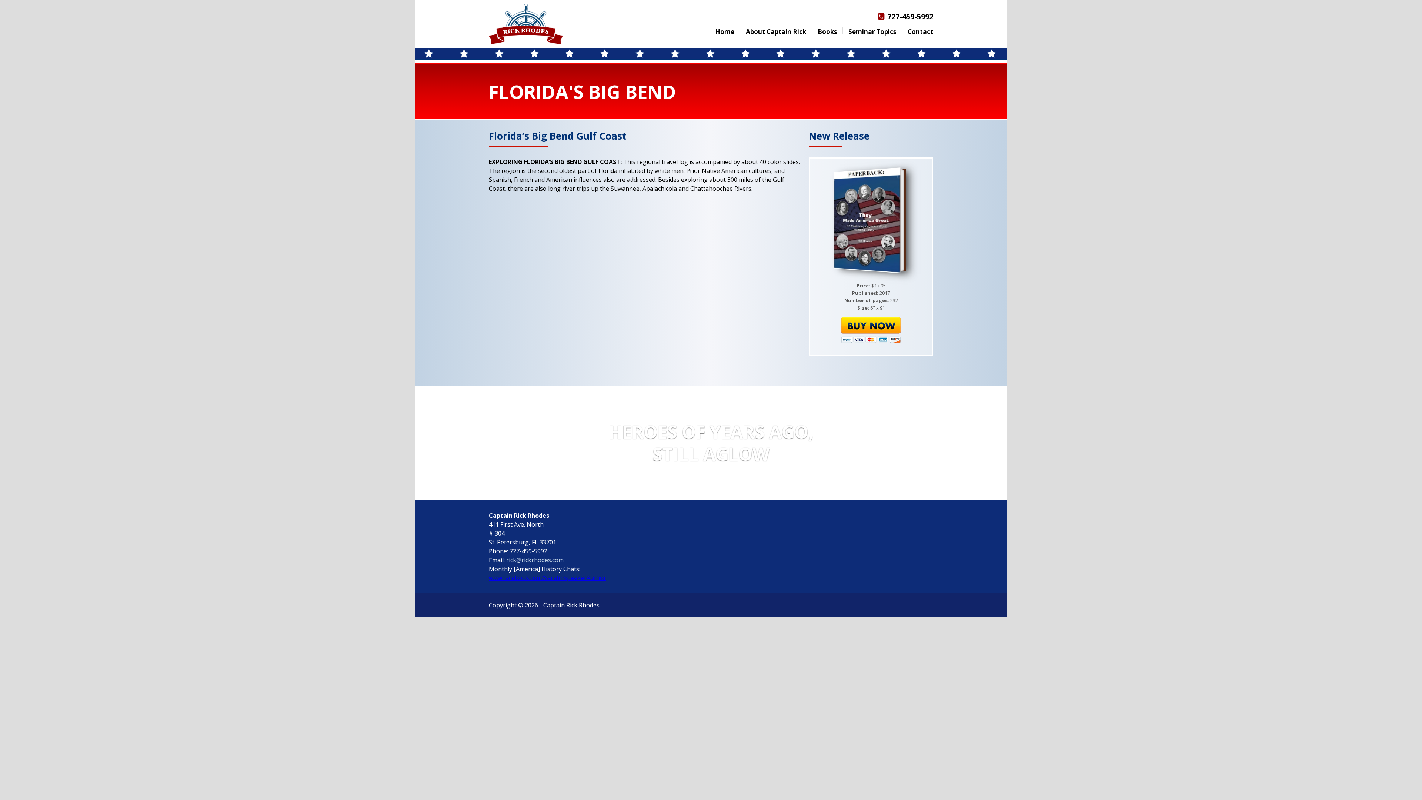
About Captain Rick (776, 31)
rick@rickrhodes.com (535, 560)
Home (724, 31)
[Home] (526, 24)
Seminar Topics (872, 31)
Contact (920, 31)
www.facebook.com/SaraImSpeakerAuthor (547, 578)
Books (827, 31)
